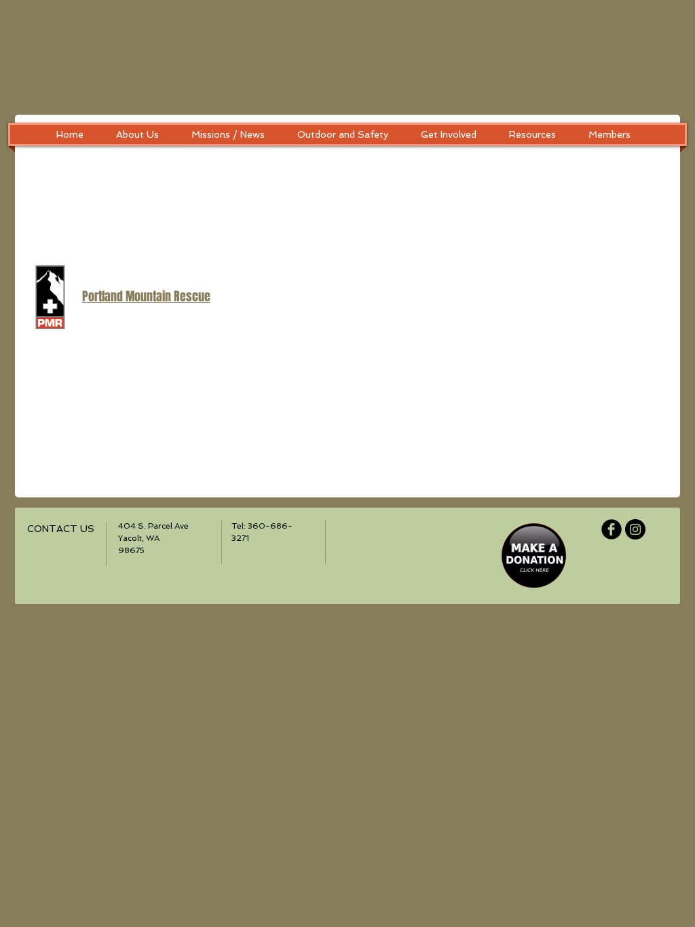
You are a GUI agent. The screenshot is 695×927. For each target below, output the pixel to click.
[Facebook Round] (611, 529)
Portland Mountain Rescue (146, 296)
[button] (137, 134)
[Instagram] (635, 529)
